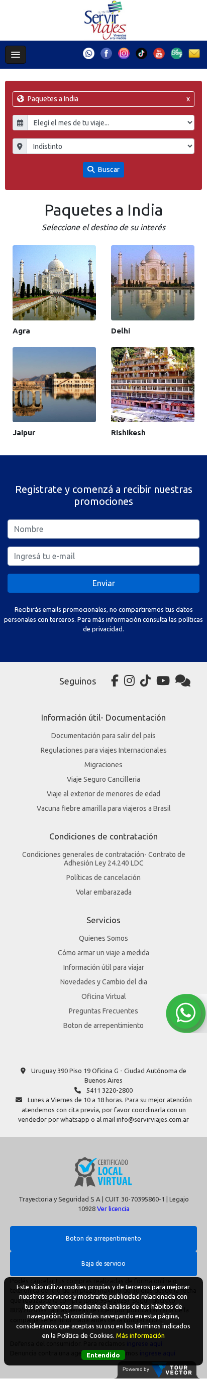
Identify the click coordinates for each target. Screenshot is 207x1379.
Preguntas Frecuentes (103, 1011)
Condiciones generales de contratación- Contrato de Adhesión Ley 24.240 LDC (103, 858)
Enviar (103, 583)
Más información (140, 1335)
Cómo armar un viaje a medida (103, 953)
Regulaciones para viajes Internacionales (104, 750)
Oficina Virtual (103, 996)
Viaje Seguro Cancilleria (103, 779)
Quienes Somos (103, 938)
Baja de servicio (103, 1263)
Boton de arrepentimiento (103, 1025)
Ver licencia (113, 1208)
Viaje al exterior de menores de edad (103, 794)
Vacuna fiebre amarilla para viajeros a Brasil (104, 808)
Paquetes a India (107, 99)
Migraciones (103, 765)
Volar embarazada (104, 892)
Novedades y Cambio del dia (103, 982)
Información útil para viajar (103, 967)
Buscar (108, 169)
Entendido (103, 1354)
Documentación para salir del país (103, 736)
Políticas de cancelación (103, 878)
